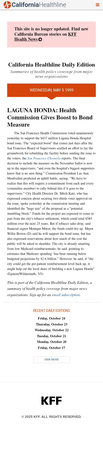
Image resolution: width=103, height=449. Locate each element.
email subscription (66, 294)
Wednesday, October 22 (52, 329)
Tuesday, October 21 (51, 335)
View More (51, 359)
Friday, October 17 (51, 347)
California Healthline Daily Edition (51, 64)
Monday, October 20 (51, 341)
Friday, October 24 (51, 318)
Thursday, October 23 (51, 324)
